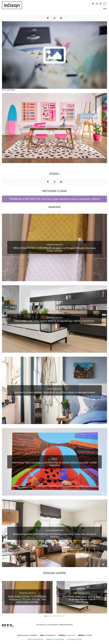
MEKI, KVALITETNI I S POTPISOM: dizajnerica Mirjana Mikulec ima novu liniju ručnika (54, 249)
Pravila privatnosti (35, 639)
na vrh (104, 625)
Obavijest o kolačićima (55, 639)
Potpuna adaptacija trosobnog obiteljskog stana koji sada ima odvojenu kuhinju (54, 535)
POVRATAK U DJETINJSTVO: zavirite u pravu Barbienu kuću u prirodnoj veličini (54, 199)
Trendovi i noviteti (54, 245)
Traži (105, 9)
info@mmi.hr (50, 635)
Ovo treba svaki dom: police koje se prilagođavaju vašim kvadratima (54, 321)
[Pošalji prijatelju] (61, 18)
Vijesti (54, 459)
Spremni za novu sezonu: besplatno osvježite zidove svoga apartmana (54, 392)
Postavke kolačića (74, 639)
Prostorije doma (54, 389)
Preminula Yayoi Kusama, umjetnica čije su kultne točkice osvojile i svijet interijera (54, 464)
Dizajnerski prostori (54, 530)
